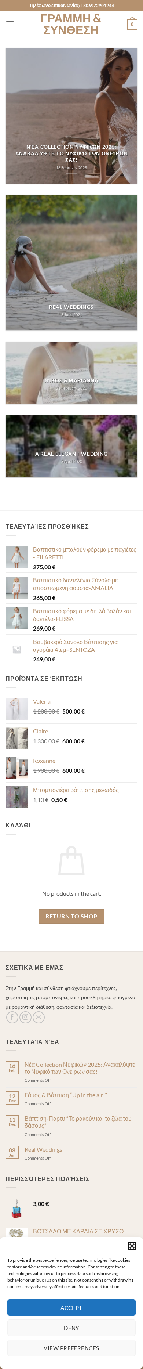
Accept (71, 1307)
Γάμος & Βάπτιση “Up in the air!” (66, 1094)
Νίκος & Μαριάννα (72, 380)
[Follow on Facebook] (12, 1017)
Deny (71, 1328)
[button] (132, 1246)
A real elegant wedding (71, 454)
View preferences (71, 1348)
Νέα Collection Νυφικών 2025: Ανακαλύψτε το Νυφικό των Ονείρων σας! (71, 153)
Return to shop (71, 916)
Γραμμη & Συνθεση (71, 24)
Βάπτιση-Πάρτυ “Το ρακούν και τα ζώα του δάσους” (78, 1122)
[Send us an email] (39, 1017)
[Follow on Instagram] (25, 1017)
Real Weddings (71, 307)
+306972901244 (97, 5)
